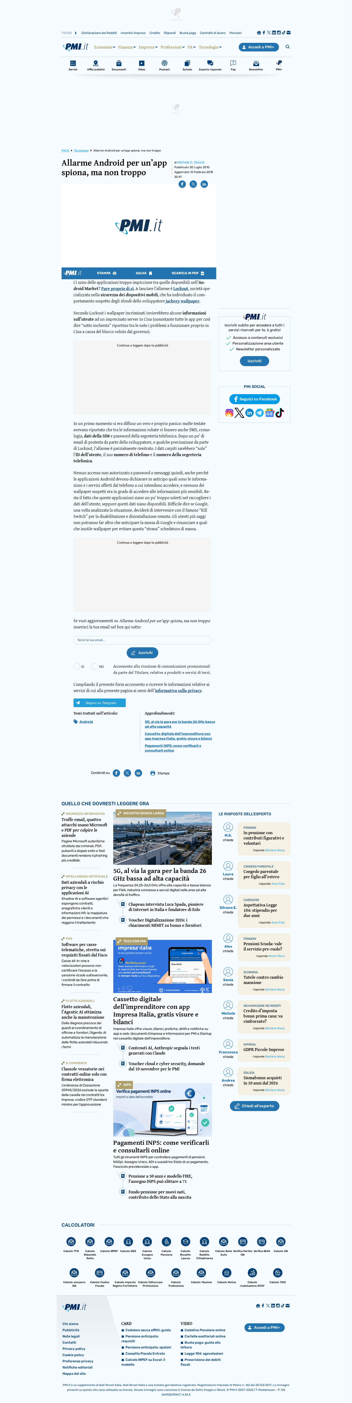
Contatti (69, 1343)
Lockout (180, 288)
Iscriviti (254, 361)
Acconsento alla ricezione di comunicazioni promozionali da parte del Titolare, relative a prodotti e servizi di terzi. (162, 669)
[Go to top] (302, 1387)
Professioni (171, 47)
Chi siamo (70, 1324)
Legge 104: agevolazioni (204, 1354)
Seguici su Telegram (100, 703)
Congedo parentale (258, 866)
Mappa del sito (74, 1374)
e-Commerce (76, 1063)
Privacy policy (73, 1349)
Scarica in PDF (185, 273)
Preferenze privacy (77, 1361)
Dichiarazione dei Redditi (99, 33)
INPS (127, 1085)
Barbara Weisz (275, 850)
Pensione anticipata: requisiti (140, 1338)
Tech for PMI (134, 941)
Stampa (104, 273)
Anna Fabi (278, 883)
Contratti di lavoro (213, 33)
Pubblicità (70, 1330)
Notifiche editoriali (77, 1367)
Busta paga (188, 33)
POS (69, 938)
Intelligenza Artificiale (87, 876)
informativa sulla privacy (178, 690)
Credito (154, 33)
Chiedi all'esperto (258, 1106)
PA (190, 47)
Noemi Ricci (277, 956)
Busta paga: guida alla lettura (201, 1345)
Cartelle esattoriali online (205, 1336)
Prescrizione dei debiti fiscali (201, 1362)
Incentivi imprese (133, 33)
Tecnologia (208, 47)
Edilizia (249, 1072)
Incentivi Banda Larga (143, 813)
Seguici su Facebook (258, 399)
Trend (67, 33)
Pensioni (235, 33)
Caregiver (251, 900)
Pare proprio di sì (117, 288)
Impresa (146, 47)
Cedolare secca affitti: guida (148, 1330)
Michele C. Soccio (190, 162)
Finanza (125, 47)
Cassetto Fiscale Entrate (145, 1354)
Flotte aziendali (80, 1001)
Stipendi (170, 33)
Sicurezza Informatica (85, 814)
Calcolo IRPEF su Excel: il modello (143, 1362)
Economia (103, 47)
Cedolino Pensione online (205, 1330)
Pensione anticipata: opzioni (148, 1347)
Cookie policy (73, 1355)
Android (86, 722)
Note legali (71, 1336)
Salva (141, 273)
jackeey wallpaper (182, 301)
